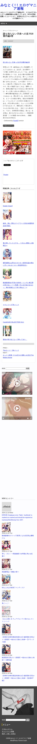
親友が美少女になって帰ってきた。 (15, 339)
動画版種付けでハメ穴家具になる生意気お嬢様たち (18, 537)
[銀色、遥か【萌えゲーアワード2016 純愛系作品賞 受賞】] (7, 210)
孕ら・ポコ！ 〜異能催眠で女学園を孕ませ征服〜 (17, 555)
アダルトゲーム (8, 125)
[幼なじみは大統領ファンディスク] (18, 579)
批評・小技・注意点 (9, 734)
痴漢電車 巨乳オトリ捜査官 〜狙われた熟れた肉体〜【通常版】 (18, 659)
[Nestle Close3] (7, 193)
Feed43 (15, 120)
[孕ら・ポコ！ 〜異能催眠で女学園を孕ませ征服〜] (18, 545)
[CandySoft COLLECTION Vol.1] (7, 309)
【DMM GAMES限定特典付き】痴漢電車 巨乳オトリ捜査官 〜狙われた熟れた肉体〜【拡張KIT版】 (18, 678)
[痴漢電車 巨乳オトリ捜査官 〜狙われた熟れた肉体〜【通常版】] (18, 649)
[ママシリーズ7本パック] (7, 292)
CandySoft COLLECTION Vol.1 (13, 322)
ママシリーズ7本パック (11, 305)
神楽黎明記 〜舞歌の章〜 (10, 572)
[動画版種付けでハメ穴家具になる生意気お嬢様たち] (18, 527)
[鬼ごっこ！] (18, 595)
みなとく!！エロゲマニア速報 (18, 6)
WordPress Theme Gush (18, 740)
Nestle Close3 (8, 206)
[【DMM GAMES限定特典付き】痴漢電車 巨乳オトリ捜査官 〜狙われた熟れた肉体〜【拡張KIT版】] (18, 667)
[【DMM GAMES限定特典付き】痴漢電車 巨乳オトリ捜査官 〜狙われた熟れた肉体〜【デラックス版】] (18, 628)
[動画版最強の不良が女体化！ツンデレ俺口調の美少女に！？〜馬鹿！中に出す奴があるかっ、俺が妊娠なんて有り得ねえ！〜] (7, 270)
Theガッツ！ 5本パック (11, 350)
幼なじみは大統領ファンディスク (13, 587)
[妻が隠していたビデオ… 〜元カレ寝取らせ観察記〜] (7, 230)
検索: (3, 368)
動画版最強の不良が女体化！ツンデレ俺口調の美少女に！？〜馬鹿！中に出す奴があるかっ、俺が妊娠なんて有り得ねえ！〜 (18, 285)
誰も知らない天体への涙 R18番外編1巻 (16, 62)
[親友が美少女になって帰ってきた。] (7, 327)
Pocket (6, 174)
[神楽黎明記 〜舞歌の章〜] (18, 563)
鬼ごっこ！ (5, 603)
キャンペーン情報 (8, 731)
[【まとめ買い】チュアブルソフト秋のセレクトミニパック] (18, 610)
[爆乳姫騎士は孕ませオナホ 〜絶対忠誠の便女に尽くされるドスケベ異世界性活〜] (7, 250)
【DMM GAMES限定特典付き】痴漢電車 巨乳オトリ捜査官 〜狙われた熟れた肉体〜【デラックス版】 (18, 639)
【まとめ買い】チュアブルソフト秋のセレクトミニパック (18, 620)
